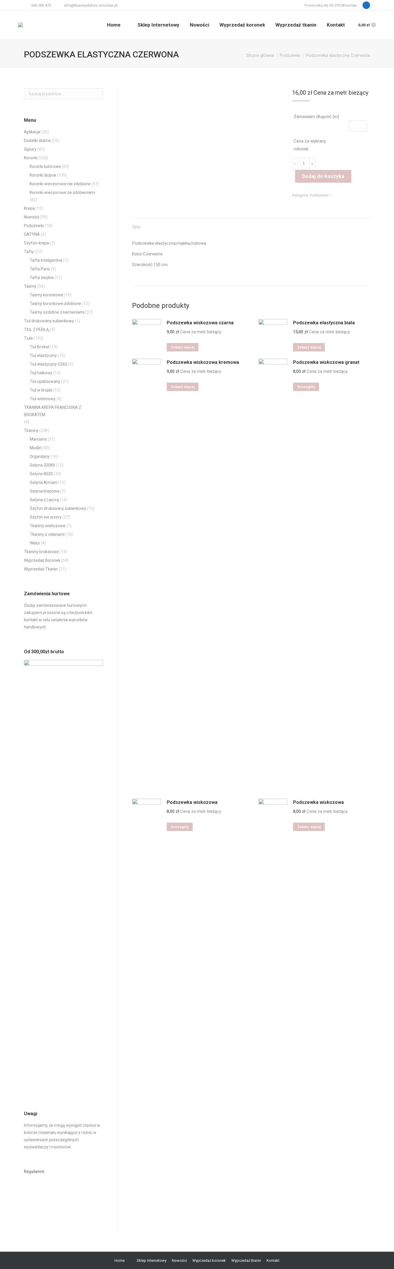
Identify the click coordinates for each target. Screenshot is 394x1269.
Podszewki (319, 195)
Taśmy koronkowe (46, 295)
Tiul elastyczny (43, 355)
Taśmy (30, 286)
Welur (35, 543)
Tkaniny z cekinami (47, 534)
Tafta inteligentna (46, 260)
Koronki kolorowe (45, 166)
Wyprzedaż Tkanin (41, 569)
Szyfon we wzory (45, 517)
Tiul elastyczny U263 (48, 364)
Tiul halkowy (41, 372)
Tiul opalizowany (45, 381)
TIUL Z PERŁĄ (36, 329)
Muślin (36, 448)
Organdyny (40, 456)
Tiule (28, 338)
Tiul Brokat (39, 347)
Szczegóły (306, 387)
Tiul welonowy (43, 398)
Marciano (38, 439)
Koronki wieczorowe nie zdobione (60, 183)
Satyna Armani (43, 482)
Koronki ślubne (43, 175)
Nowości (31, 217)
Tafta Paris (40, 269)
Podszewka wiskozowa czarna (200, 322)
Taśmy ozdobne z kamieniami (57, 312)
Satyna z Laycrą (44, 499)
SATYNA (32, 234)
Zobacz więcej (182, 347)
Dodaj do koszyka (323, 176)
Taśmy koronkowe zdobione (55, 303)
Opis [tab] (136, 226)
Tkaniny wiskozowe (47, 525)
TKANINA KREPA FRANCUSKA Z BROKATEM (52, 411)
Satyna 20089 (42, 465)
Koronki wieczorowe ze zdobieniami (62, 192)
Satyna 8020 (41, 473)
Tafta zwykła (42, 277)
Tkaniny (31, 430)
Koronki (30, 158)
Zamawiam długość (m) (316, 116)
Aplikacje (32, 132)
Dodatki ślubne (37, 140)
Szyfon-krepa (36, 243)
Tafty (29, 251)
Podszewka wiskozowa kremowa (203, 362)
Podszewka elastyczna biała (324, 322)
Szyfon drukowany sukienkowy (58, 508)
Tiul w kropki (41, 390)
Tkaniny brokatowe (41, 551)
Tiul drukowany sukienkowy (49, 321)
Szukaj (97, 93)
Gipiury (30, 149)
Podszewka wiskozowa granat (326, 362)
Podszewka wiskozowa (192, 802)
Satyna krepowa (44, 491)
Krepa (29, 208)
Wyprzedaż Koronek (42, 560)
